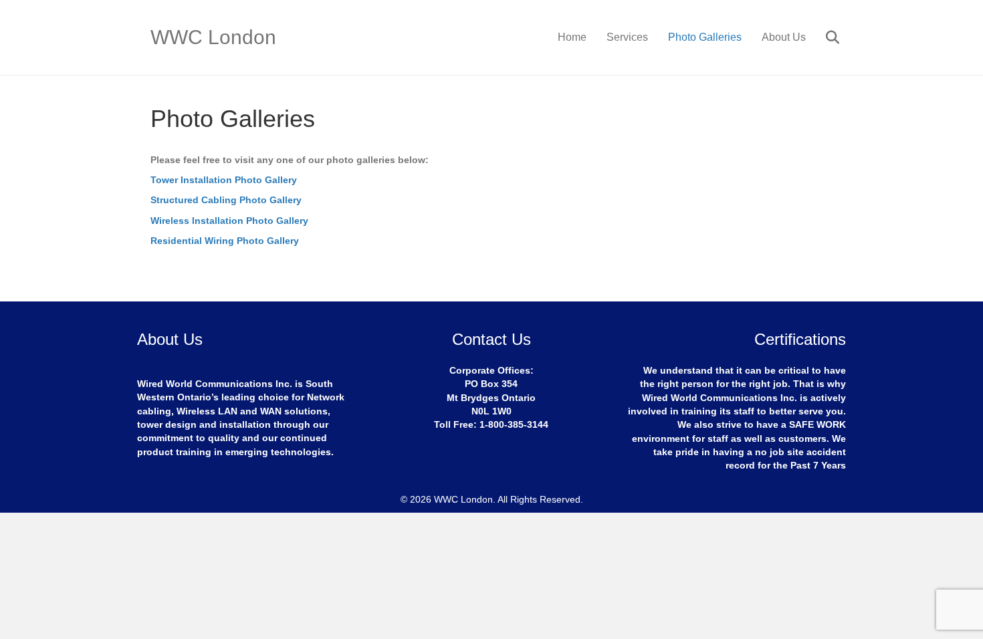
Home (572, 37)
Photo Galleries (705, 37)
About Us (784, 37)
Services (627, 37)
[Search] (824, 37)
